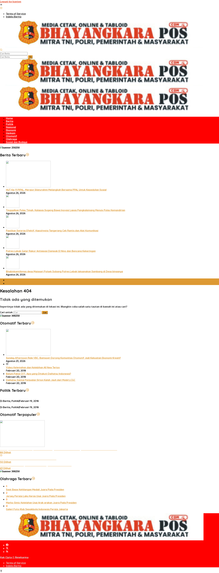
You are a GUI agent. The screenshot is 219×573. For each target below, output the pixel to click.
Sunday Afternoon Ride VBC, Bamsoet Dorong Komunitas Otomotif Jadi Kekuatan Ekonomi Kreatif (63, 357)
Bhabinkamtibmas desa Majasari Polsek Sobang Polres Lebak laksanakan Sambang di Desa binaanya (64, 271)
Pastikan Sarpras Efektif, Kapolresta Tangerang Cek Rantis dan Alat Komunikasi (52, 230)
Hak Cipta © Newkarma (14, 557)
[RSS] (7, 551)
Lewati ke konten (10, 1)
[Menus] (1, 5)
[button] (30, 57)
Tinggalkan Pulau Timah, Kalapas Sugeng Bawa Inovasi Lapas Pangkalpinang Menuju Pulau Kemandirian (65, 210)
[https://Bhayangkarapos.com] (102, 46)
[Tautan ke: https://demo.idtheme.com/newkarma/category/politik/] (27, 390)
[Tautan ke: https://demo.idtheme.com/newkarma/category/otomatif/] (33, 323)
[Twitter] (7, 548)
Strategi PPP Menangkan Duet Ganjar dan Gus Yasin (30, 404)
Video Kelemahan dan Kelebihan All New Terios (33, 367)
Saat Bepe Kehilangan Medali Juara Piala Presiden (35, 489)
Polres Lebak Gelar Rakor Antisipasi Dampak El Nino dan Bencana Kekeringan (51, 251)
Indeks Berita (13, 565)
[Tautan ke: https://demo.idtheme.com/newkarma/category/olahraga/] (33, 479)
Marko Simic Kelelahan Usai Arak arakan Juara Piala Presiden (41, 502)
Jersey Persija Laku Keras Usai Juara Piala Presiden (36, 496)
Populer (10, 280)
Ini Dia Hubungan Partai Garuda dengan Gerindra (28, 397)
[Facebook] (7, 545)
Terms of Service (16, 562)
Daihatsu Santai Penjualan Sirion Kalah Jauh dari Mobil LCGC (40, 379)
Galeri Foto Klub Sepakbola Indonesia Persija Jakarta (37, 509)
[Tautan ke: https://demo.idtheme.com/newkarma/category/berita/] (27, 155)
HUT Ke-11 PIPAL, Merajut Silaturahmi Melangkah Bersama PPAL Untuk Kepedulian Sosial (56, 189)
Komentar (12, 283)
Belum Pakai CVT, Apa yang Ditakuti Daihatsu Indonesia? (38, 373)
